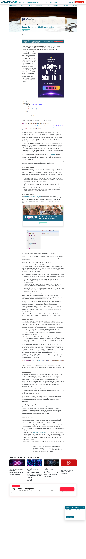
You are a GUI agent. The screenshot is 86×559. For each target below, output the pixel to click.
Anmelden (70, 2)
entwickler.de (9, 2)
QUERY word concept (36, 441)
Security (74, 5)
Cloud (47, 5)
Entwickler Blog (13, 5)
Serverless (55, 5)
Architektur (39, 5)
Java (22, 5)
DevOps (30, 5)
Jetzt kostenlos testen (67, 489)
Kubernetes (65, 5)
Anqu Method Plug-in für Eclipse (32, 196)
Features (44, 2)
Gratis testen (79, 2)
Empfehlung (52, 154)
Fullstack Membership (33, 2)
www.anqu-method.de (39, 432)
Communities (53, 2)
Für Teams (21, 2)
